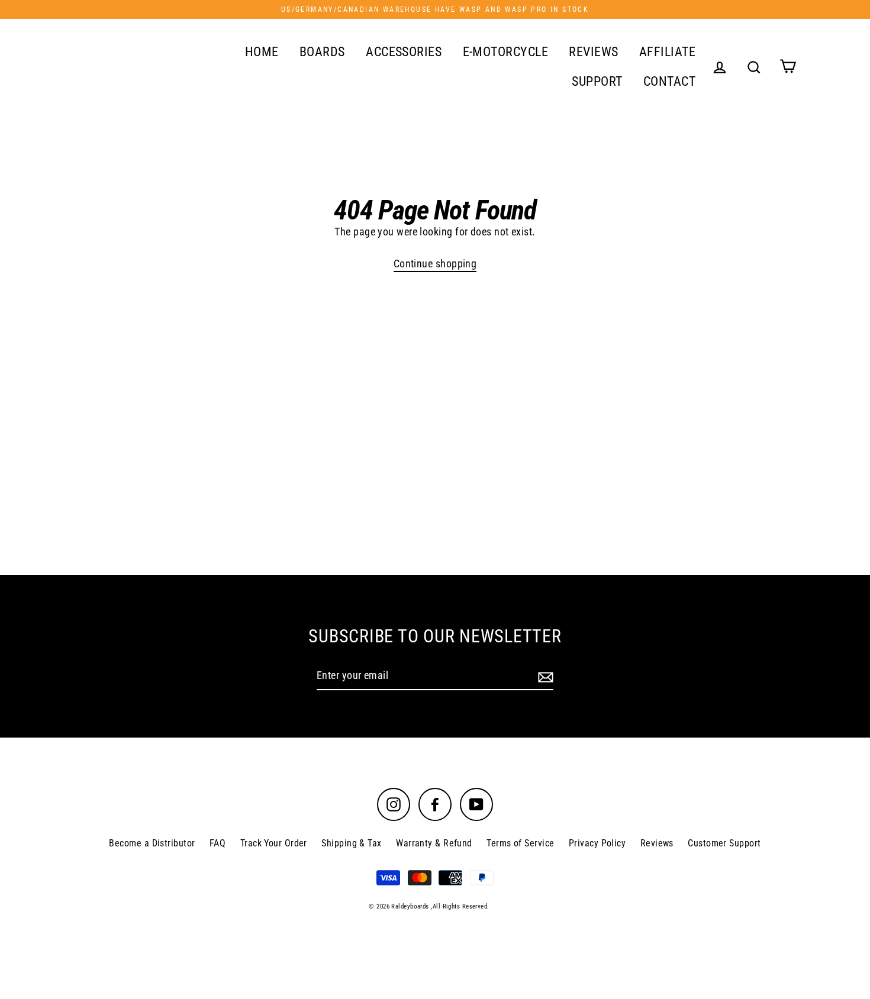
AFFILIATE (667, 51)
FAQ (217, 843)
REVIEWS (593, 51)
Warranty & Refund (434, 843)
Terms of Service (520, 843)
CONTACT (669, 81)
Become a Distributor (152, 843)
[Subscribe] (543, 676)
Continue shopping (435, 263)
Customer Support (724, 843)
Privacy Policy (597, 843)
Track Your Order (273, 843)
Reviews (657, 843)
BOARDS (322, 51)
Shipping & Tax (351, 843)
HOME (262, 51)
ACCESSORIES (404, 51)
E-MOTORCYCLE (505, 51)
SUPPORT (597, 81)
